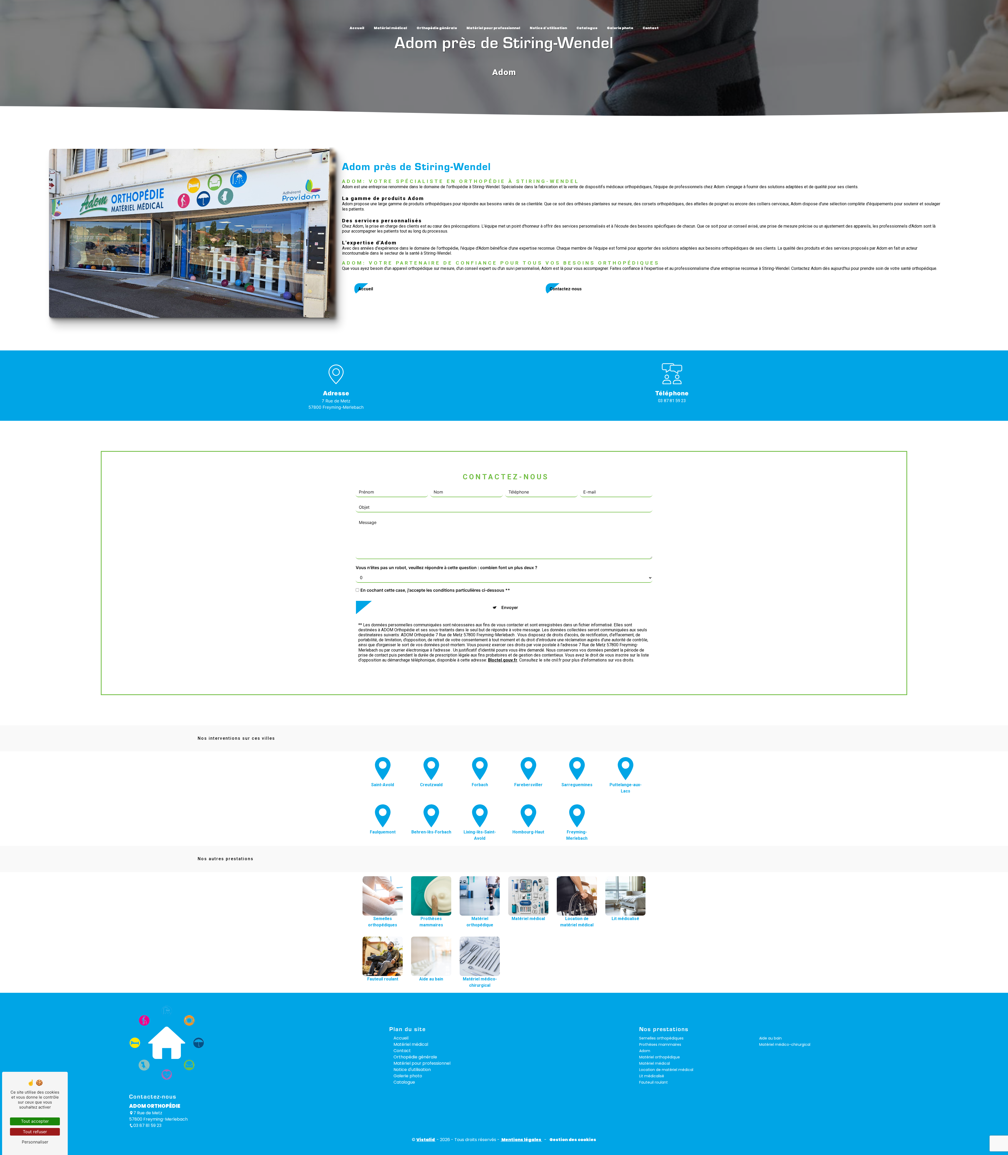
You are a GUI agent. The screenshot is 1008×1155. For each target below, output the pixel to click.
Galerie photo (620, 28)
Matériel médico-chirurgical (784, 1044)
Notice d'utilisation (548, 28)
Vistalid (425, 1140)
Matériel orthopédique (659, 1057)
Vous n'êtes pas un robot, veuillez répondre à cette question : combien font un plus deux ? (446, 567)
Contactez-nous (566, 288)
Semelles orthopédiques (661, 1038)
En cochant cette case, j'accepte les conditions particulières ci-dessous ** (435, 590)
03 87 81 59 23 (672, 400)
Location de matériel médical (666, 1069)
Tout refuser (35, 1131)
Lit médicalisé (651, 1076)
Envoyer (509, 607)
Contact (651, 28)
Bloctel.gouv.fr (502, 660)
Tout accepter (35, 1121)
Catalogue (586, 28)
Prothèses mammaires (660, 1044)
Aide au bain (770, 1038)
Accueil (357, 28)
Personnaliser (35, 1141)
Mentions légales (521, 1140)
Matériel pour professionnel (493, 28)
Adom (644, 1050)
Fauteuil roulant (653, 1082)
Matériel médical (390, 28)
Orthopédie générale (437, 28)
